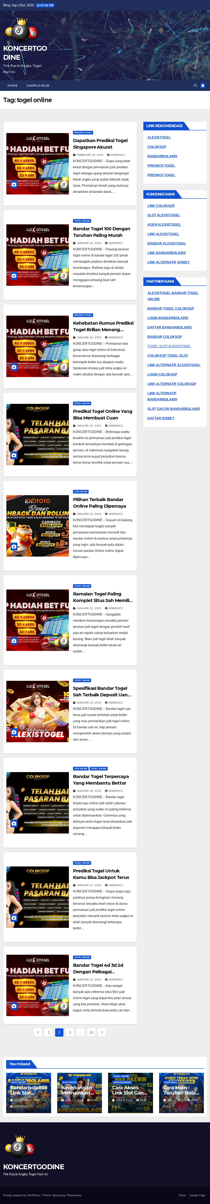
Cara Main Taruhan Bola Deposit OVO (179, 1093)
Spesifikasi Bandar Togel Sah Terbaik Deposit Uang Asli (102, 695)
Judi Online (80, 491)
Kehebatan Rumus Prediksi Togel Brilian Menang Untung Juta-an (103, 329)
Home (12, 85)
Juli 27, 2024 (74, 1100)
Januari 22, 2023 (89, 514)
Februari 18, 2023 (90, 155)
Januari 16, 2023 (89, 979)
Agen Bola (170, 1082)
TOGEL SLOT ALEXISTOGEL (169, 346)
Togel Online (82, 221)
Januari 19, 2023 (89, 702)
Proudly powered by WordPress (22, 1195)
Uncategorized (122, 1082)
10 (91, 1032)
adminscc (118, 155)
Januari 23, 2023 (89, 425)
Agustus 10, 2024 (27, 1100)
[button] (195, 85)
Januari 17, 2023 (89, 885)
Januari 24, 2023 (89, 243)
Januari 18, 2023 (89, 790)
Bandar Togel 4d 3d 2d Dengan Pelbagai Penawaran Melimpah (98, 971)
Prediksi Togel (83, 132)
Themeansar (73, 1195)
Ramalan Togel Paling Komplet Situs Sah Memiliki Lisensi (103, 600)
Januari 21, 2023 (89, 608)
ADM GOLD (21, 1106)
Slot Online (18, 1082)
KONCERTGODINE (33, 1166)
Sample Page (37, 85)
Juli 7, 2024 (176, 1100)
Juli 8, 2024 (125, 1100)
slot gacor (69, 1082)
